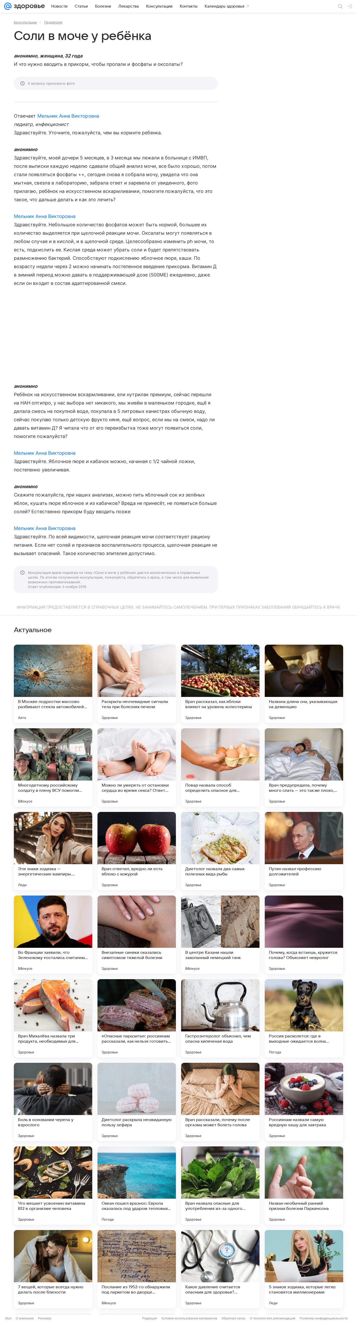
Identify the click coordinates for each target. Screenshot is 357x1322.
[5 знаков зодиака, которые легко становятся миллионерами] (304, 1269)
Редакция (149, 1318)
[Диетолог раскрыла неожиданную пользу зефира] (136, 1102)
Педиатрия (53, 22)
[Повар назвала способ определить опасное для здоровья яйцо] (220, 767)
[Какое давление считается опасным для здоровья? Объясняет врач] (220, 1269)
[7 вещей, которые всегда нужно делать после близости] (53, 1269)
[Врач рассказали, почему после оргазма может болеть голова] (220, 1102)
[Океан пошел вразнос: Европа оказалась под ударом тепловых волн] (136, 1185)
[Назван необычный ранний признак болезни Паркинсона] (304, 1185)
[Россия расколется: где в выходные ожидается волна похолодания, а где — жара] (304, 1018)
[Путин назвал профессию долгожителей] (304, 851)
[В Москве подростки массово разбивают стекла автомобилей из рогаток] (53, 684)
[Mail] (7, 6)
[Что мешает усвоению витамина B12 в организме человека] (53, 1185)
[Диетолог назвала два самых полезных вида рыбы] (220, 851)
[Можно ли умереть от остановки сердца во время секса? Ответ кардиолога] (136, 767)
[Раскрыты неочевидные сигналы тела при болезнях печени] (136, 684)
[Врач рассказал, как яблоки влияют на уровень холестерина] (220, 684)
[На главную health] (28, 6)
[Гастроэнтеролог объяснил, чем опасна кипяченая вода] (220, 1018)
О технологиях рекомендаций (272, 1318)
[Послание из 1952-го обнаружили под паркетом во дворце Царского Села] (136, 1269)
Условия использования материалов (189, 1318)
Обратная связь (233, 1318)
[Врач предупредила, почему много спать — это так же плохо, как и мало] (304, 767)
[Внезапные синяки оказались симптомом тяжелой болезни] (136, 935)
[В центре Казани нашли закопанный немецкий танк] (220, 935)
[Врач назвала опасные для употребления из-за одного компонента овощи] (220, 1185)
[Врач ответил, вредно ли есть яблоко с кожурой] (136, 851)
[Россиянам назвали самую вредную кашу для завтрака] (304, 1102)
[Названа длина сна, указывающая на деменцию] (304, 684)
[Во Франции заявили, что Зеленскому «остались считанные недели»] (53, 935)
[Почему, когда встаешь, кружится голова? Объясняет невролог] (304, 935)
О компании (25, 1318)
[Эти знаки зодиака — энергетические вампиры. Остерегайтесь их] (53, 851)
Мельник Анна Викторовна (68, 116)
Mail (8, 1318)
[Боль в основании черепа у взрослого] (53, 1102)
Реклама (44, 1318)
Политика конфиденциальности (324, 1318)
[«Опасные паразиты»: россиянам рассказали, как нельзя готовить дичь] (136, 1018)
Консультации (25, 22)
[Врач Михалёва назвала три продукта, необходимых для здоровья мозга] (53, 1018)
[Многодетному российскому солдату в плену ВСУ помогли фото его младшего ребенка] (53, 767)
